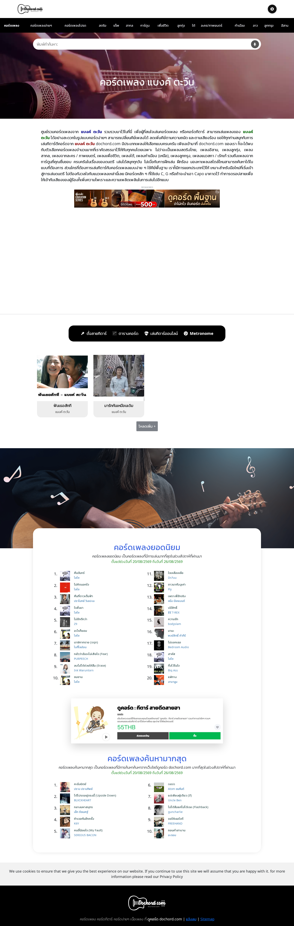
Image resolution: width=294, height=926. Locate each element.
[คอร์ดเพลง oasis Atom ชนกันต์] (160, 787)
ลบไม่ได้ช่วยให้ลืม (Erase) (90, 665)
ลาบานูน (172, 682)
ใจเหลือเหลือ (175, 573)
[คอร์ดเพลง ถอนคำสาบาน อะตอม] (160, 833)
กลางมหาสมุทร (83, 807)
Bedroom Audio (178, 647)
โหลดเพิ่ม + (147, 426)
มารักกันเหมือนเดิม (118, 405)
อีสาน (284, 25)
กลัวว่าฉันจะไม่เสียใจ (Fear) (91, 654)
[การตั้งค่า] (272, 9)
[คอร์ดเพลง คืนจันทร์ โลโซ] (66, 576)
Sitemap (207, 919)
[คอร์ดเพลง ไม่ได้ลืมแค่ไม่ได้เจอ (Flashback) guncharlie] (160, 810)
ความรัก (173, 619)
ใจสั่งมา (78, 608)
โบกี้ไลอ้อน (80, 647)
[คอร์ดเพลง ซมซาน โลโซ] (66, 680)
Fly (170, 589)
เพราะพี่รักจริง (177, 596)
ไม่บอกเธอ (174, 642)
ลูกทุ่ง (181, 25)
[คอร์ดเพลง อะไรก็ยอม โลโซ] (66, 634)
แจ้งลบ (191, 919)
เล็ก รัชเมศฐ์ (81, 812)
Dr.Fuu (172, 578)
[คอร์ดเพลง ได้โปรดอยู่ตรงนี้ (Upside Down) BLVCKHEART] (66, 798)
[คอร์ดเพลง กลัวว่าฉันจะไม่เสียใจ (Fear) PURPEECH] (66, 657)
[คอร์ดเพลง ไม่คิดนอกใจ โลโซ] (66, 588)
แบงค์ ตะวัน (62, 412)
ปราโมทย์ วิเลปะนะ (84, 601)
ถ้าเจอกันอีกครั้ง (84, 819)
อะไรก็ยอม (80, 631)
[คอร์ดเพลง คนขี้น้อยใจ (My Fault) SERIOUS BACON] (66, 833)
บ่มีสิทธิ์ (172, 608)
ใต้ (193, 25)
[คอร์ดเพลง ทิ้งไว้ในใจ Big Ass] (160, 669)
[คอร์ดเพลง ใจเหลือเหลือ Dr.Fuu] (160, 576)
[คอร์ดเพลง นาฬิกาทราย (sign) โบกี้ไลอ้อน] (66, 645)
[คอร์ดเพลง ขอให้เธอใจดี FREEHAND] (160, 822)
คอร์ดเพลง (11, 25)
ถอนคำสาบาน (176, 830)
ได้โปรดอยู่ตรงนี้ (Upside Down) (95, 795)
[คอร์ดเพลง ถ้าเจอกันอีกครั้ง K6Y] (66, 822)
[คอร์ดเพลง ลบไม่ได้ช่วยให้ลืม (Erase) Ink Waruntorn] (66, 669)
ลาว (255, 25)
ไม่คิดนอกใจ (81, 584)
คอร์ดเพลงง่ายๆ (41, 25)
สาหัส (171, 654)
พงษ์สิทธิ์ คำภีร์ (177, 635)
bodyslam (174, 624)
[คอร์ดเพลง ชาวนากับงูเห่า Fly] (160, 588)
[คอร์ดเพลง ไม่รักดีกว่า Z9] (66, 622)
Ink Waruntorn (84, 670)
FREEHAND (175, 823)
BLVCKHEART (82, 800)
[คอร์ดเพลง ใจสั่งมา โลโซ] (66, 611)
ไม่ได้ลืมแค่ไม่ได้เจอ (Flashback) (188, 807)
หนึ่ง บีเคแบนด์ (176, 601)
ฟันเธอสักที (62, 405)
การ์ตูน (145, 25)
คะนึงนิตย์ (80, 784)
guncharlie (175, 812)
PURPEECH (81, 659)
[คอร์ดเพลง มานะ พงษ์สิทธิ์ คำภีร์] (160, 634)
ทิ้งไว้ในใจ (174, 665)
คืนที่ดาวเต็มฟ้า (83, 596)
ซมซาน (78, 677)
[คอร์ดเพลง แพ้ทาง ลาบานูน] (160, 680)
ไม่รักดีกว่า (80, 619)
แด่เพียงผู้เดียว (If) (180, 795)
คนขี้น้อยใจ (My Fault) (88, 830)
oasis (171, 784)
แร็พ (116, 25)
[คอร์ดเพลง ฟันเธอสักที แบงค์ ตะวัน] (62, 375)
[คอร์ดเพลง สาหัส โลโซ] (160, 657)
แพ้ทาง (172, 677)
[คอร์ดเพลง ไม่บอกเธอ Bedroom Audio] (160, 645)
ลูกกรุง (268, 25)
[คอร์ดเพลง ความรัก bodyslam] (160, 622)
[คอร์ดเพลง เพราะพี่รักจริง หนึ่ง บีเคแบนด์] (160, 599)
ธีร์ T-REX (173, 612)
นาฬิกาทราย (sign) (86, 642)
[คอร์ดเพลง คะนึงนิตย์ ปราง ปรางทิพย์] (66, 787)
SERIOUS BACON (85, 835)
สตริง (102, 25)
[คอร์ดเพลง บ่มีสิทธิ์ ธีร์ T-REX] (160, 611)
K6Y (76, 823)
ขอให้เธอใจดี (175, 819)
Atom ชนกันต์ (176, 789)
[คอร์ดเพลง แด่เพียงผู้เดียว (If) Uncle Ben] (160, 798)
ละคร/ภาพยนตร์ (211, 25)
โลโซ (76, 578)
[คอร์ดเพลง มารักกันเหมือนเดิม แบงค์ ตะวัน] (118, 375)
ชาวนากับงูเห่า (177, 584)
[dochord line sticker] (147, 720)
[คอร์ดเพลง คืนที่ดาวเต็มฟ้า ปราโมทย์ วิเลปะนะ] (66, 599)
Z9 (75, 624)
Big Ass (173, 670)
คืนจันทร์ (79, 573)
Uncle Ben (175, 800)
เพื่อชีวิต (163, 25)
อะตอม (172, 835)
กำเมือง (240, 25)
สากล (129, 25)
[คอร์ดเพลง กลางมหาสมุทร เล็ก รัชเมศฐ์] (66, 810)
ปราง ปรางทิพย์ (83, 789)
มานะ (171, 631)
